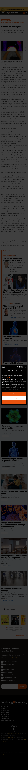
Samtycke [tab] (4, 370)
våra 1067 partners (9, 377)
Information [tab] (11, 370)
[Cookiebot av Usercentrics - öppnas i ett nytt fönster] (17, 367)
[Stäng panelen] (25, 367)
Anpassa (13, 398)
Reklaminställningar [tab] (20, 370)
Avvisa (14, 402)
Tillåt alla (14, 394)
